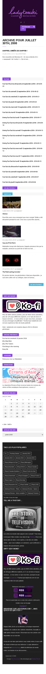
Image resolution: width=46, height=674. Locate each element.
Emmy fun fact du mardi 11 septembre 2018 (18, 156)
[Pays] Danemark (10, 475)
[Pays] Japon (9, 480)
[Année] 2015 (9, 458)
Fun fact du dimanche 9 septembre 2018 (16, 166)
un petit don (18, 321)
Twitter (21, 22)
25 (29, 413)
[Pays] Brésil (21, 467)
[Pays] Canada (32, 467)
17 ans (31, 317)
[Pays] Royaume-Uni (11, 484)
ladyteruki (18, 211)
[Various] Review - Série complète (15, 493)
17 (23, 410)
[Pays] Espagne (23, 475)
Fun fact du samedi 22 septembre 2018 (16, 91)
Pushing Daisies (14, 453)
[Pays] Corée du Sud (29, 471)
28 (5, 417)
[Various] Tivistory (33, 493)
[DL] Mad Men (7, 341)
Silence (4, 214)
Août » (9, 424)
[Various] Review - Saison (30, 489)
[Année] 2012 (26, 453)
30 (17, 417)
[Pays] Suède (24, 484)
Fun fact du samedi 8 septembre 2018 (15, 171)
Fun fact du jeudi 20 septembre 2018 (15, 102)
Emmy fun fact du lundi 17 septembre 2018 (17, 117)
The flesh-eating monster (11, 272)
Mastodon (18, 359)
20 (40, 410)
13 (40, 407)
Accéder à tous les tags (11, 497)
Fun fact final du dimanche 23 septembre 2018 (19, 84)
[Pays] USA (35, 484)
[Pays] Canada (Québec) (12, 471)
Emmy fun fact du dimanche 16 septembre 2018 (19, 123)
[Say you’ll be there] (12, 238)
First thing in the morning (10, 346)
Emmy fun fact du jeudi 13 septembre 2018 (17, 143)
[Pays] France (35, 475)
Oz (6, 453)
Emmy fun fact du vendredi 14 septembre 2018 (19, 135)
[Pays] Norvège (20, 480)
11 (29, 407)
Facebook (24, 22)
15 (11, 410)
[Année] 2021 (31, 458)
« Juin (4, 424)
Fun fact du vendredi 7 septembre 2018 (16, 177)
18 (29, 410)
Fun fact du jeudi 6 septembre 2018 (15, 182)
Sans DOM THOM (20, 54)
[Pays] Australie (9, 467)
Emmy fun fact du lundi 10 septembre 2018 (17, 161)
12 (35, 407)
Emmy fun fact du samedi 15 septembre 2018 (18, 130)
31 (23, 417)
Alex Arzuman (15, 659)
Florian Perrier (36, 659)
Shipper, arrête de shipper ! (14, 51)
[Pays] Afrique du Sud (11, 462)
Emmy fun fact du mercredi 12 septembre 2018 (19, 148)
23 (17, 413)
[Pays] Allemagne (26, 462)
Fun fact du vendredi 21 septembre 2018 (16, 96)
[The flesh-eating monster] (12, 267)
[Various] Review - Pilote (12, 489)
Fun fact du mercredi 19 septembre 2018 (16, 107)
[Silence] (12, 209)
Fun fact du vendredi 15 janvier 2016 (14, 338)
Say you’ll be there (9, 243)
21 (5, 413)
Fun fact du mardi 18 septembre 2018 (15, 112)
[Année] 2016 (20, 458)
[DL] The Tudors (7, 344)
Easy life (5, 349)
